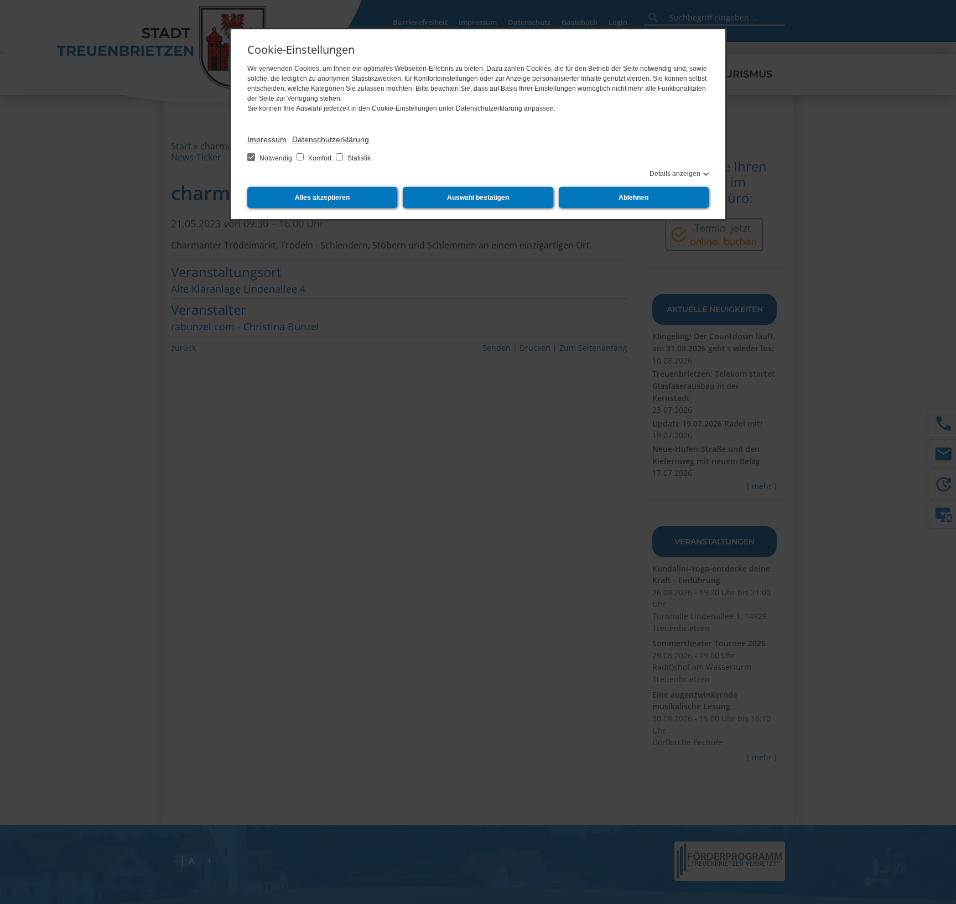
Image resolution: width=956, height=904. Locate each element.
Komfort (319, 158)
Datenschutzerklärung (330, 139)
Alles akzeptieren (322, 197)
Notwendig (276, 158)
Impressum (267, 139)
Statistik (358, 158)
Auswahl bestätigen (478, 197)
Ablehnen (633, 197)
